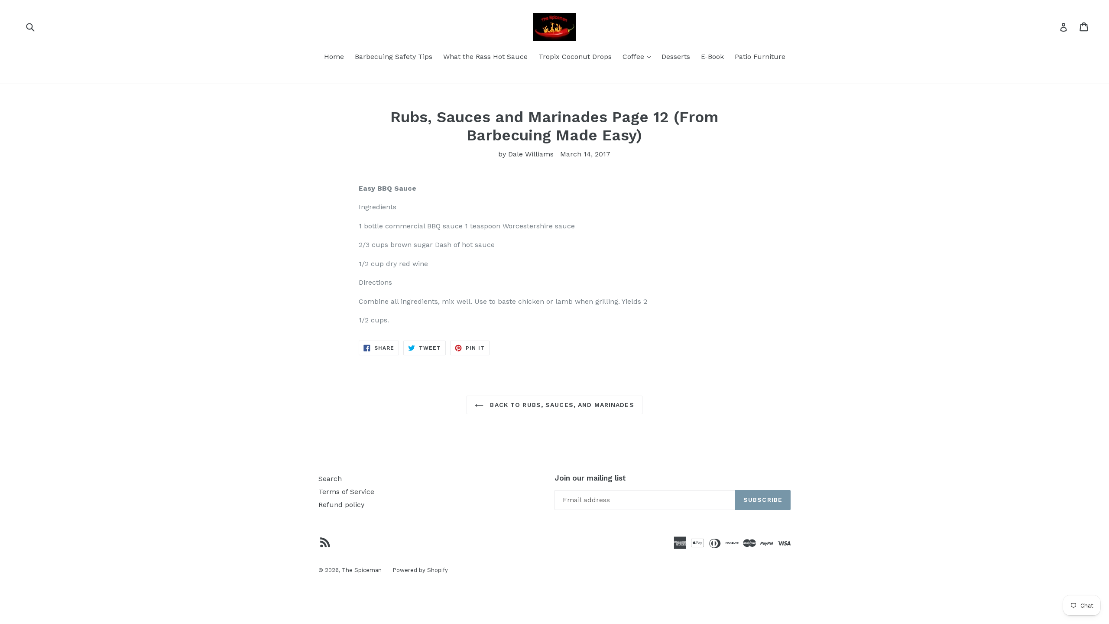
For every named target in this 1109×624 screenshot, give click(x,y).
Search (330, 478)
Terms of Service (346, 492)
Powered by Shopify (420, 570)
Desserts (676, 56)
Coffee (639, 56)
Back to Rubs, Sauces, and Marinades (561, 404)
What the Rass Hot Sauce (485, 56)
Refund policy (341, 504)
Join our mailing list (590, 478)
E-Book (712, 56)
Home (334, 56)
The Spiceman (362, 570)
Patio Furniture (760, 56)
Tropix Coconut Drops (575, 56)
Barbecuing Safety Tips (393, 56)
